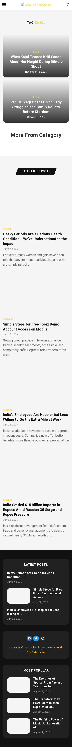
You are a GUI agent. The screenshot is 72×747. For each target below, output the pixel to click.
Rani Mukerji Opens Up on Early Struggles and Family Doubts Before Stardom (36, 107)
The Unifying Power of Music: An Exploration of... (48, 723)
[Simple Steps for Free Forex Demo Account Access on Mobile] (18, 596)
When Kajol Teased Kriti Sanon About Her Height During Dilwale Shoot (36, 61)
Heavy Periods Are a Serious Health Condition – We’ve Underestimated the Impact (35, 239)
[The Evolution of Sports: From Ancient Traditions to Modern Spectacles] (18, 685)
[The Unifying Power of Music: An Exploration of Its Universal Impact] (18, 726)
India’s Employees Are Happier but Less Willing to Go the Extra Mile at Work (35, 417)
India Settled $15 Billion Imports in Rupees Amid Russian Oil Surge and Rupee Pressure (32, 509)
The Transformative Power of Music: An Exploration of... (46, 703)
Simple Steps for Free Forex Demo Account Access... (47, 594)
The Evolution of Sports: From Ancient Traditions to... (47, 683)
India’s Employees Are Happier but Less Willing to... (33, 612)
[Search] (68, 5)
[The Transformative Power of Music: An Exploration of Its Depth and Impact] (18, 705)
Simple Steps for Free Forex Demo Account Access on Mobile (31, 327)
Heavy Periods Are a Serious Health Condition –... (30, 575)
